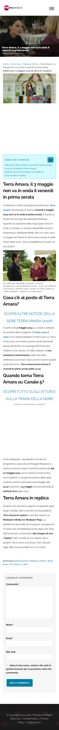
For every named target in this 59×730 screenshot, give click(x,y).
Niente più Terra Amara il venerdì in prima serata (28, 165)
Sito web (10, 652)
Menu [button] (51, 8)
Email (9, 638)
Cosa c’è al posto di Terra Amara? (21, 168)
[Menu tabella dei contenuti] (50, 160)
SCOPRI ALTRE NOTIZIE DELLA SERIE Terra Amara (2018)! (29, 317)
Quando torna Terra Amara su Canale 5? (24, 172)
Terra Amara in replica (15, 175)
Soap (5, 564)
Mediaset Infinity (30, 64)
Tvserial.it (13, 7)
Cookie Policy (30, 718)
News (50, 561)
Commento (13, 584)
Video (25, 564)
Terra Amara (15, 564)
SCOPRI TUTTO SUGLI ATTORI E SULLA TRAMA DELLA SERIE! (29, 395)
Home (6, 64)
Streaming (16, 64)
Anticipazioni (22, 561)
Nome (10, 624)
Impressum (34, 722)
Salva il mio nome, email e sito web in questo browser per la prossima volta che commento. (29, 669)
